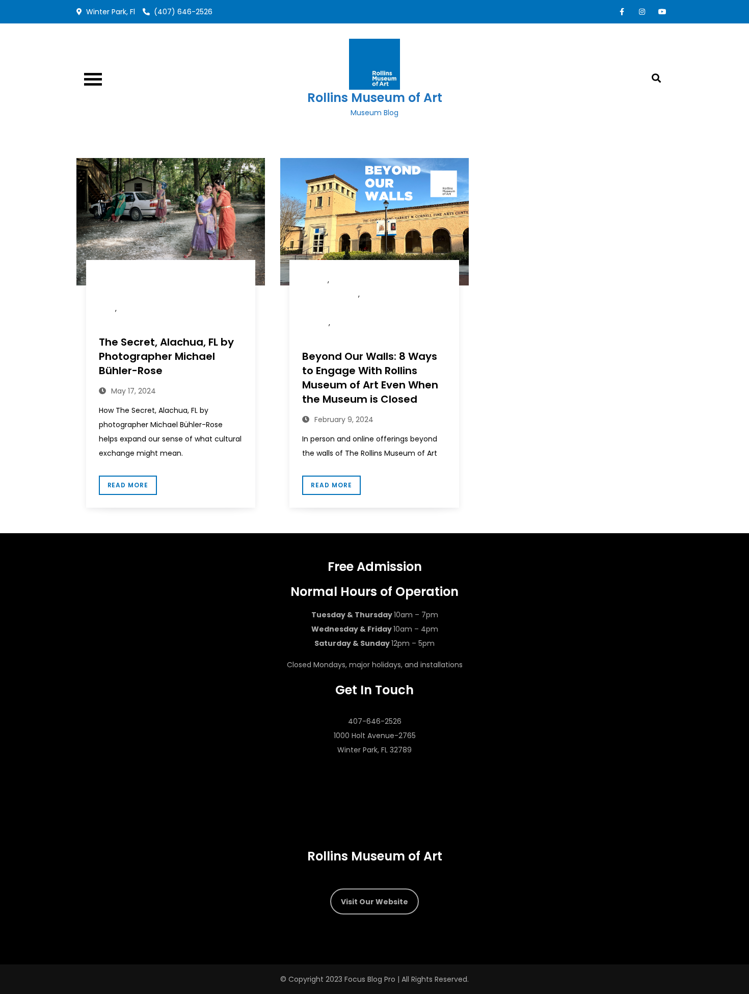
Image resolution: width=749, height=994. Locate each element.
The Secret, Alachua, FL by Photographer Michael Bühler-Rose (166, 356)
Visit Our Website (374, 902)
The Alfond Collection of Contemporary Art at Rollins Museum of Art (171, 294)
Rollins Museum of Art (374, 97)
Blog (315, 280)
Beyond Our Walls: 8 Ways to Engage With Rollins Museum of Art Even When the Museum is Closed (370, 377)
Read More (128, 485)
